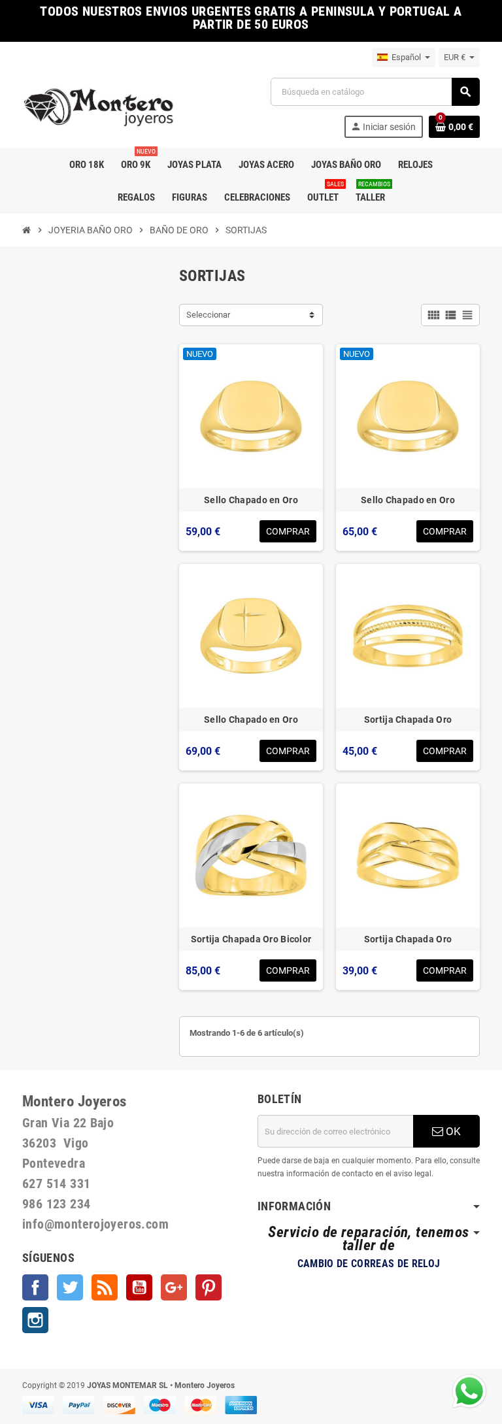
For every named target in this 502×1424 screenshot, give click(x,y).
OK (452, 1131)
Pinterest (208, 1287)
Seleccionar (208, 315)
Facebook (35, 1287)
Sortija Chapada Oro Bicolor (251, 939)
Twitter (70, 1287)
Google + (174, 1287)
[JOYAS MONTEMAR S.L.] (99, 107)
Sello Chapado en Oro (251, 500)
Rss (105, 1287)
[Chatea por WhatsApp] (469, 1390)
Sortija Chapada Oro (408, 719)
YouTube (139, 1287)
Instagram (35, 1320)
